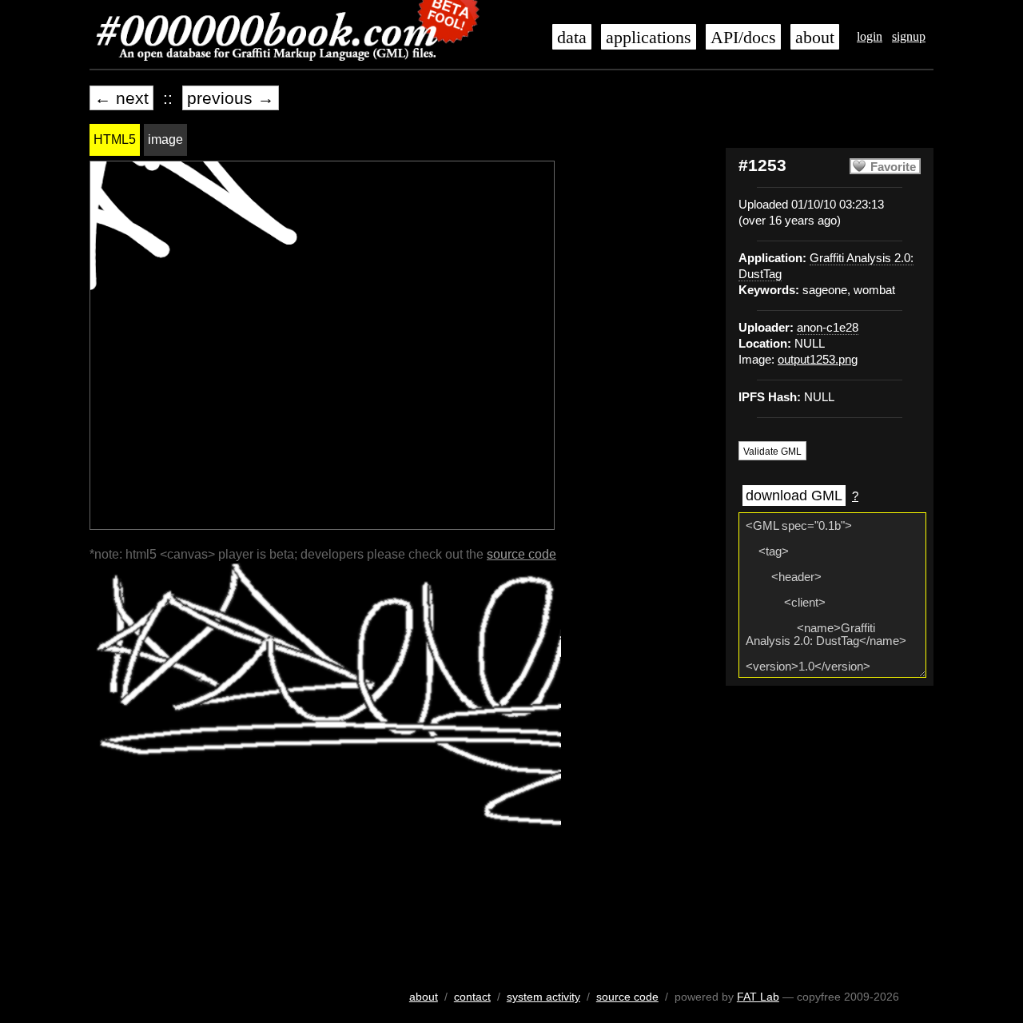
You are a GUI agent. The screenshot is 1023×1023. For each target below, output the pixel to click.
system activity (543, 996)
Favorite (893, 167)
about (814, 37)
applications (648, 37)
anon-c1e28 (827, 327)
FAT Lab (758, 996)
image (165, 139)
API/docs (743, 37)
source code (521, 554)
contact (472, 996)
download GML (794, 496)
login (869, 36)
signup (908, 36)
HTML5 (115, 139)
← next (121, 98)
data (572, 37)
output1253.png (818, 359)
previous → (230, 98)
